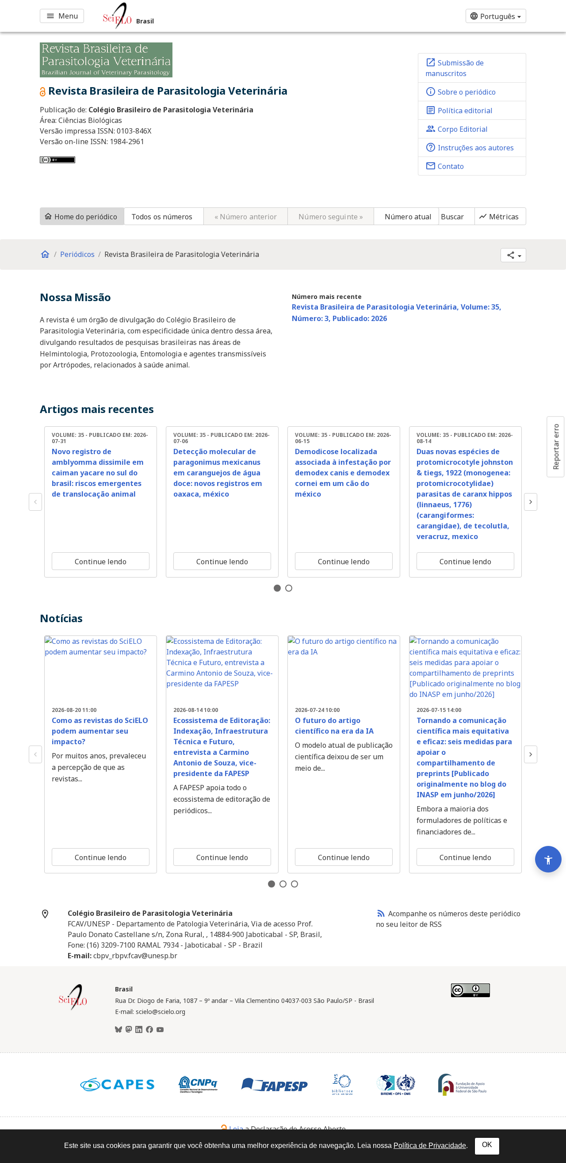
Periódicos (77, 254)
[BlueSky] (118, 1030)
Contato (444, 166)
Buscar (452, 217)
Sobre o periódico (460, 91)
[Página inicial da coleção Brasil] (73, 1009)
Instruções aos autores (469, 147)
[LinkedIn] (138, 1030)
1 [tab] (277, 588)
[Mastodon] (129, 1030)
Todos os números (162, 217)
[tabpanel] (100, 502)
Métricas (498, 217)
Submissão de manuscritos (454, 67)
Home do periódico (80, 217)
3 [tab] (294, 884)
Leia (236, 1129)
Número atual (408, 217)
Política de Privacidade (430, 1145)
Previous (35, 502)
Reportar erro (556, 447)
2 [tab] (288, 588)
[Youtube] (160, 1030)
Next (530, 502)
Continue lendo (100, 561)
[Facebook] (149, 1030)
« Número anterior (245, 217)
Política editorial (459, 110)
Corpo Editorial (456, 128)
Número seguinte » (330, 217)
